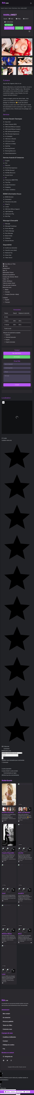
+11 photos (28, 72)
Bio (14, 1091)
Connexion (6, 748)
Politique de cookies (8, 1045)
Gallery (8, 1091)
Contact (27, 1091)
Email (27, 28)
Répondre (3, 1088)
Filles (19, 19)
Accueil (2, 8)
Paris (19, 8)
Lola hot (20, 853)
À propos (5, 1041)
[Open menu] (31, 3)
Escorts (6, 8)
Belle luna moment (24, 812)
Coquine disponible (8, 853)
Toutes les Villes (7, 1025)
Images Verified (8, 24)
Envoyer (17, 384)
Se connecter (6, 1017)
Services (20, 1091)
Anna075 (21, 893)
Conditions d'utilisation (9, 1037)
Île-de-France (14, 8)
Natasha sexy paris (8, 812)
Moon (20, 933)
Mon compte (6, 1013)
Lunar (3, 974)
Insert (18, 1093)
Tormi (3, 893)
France (10, 8)
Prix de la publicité (8, 1021)
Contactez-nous (7, 1029)
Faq (4, 1048)
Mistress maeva (7, 933)
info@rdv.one (8, 1056)
